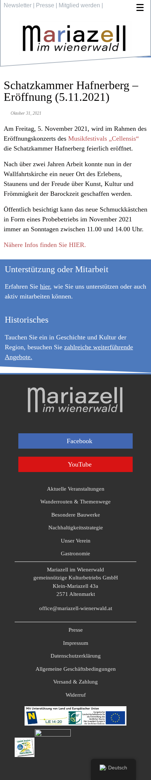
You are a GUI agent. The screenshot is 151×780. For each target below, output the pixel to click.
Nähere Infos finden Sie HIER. (45, 244)
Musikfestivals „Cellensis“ (103, 138)
